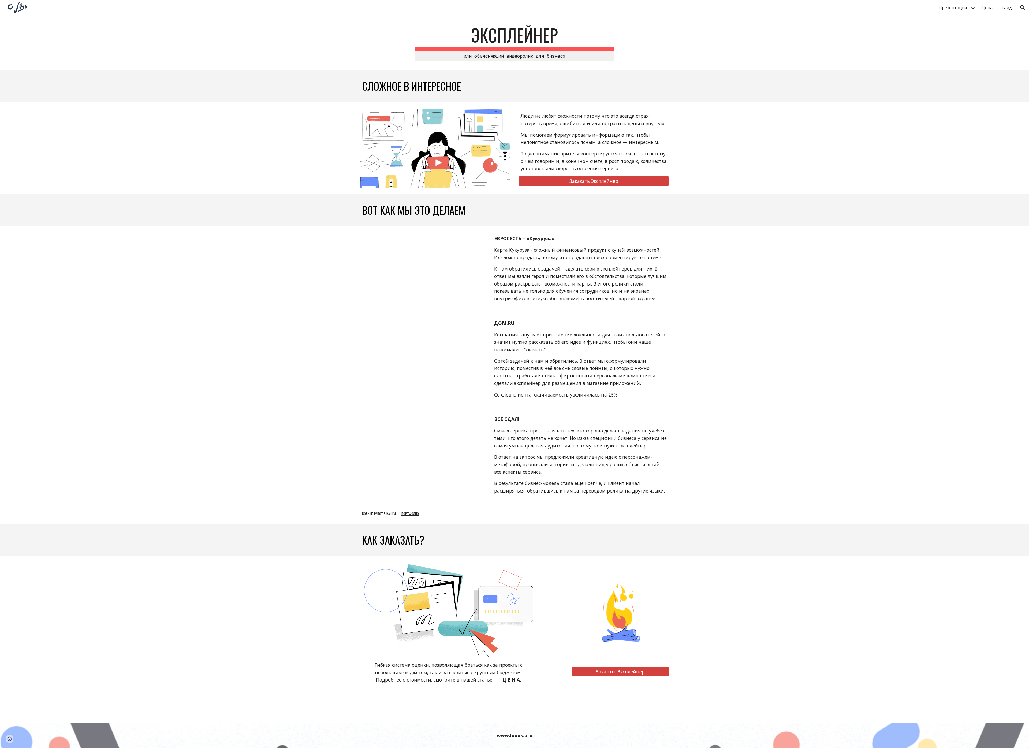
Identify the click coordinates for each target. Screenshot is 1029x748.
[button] (1022, 7)
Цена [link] (987, 7)
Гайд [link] (1007, 7)
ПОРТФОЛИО (410, 513)
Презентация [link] (953, 7)
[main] (514, 43)
